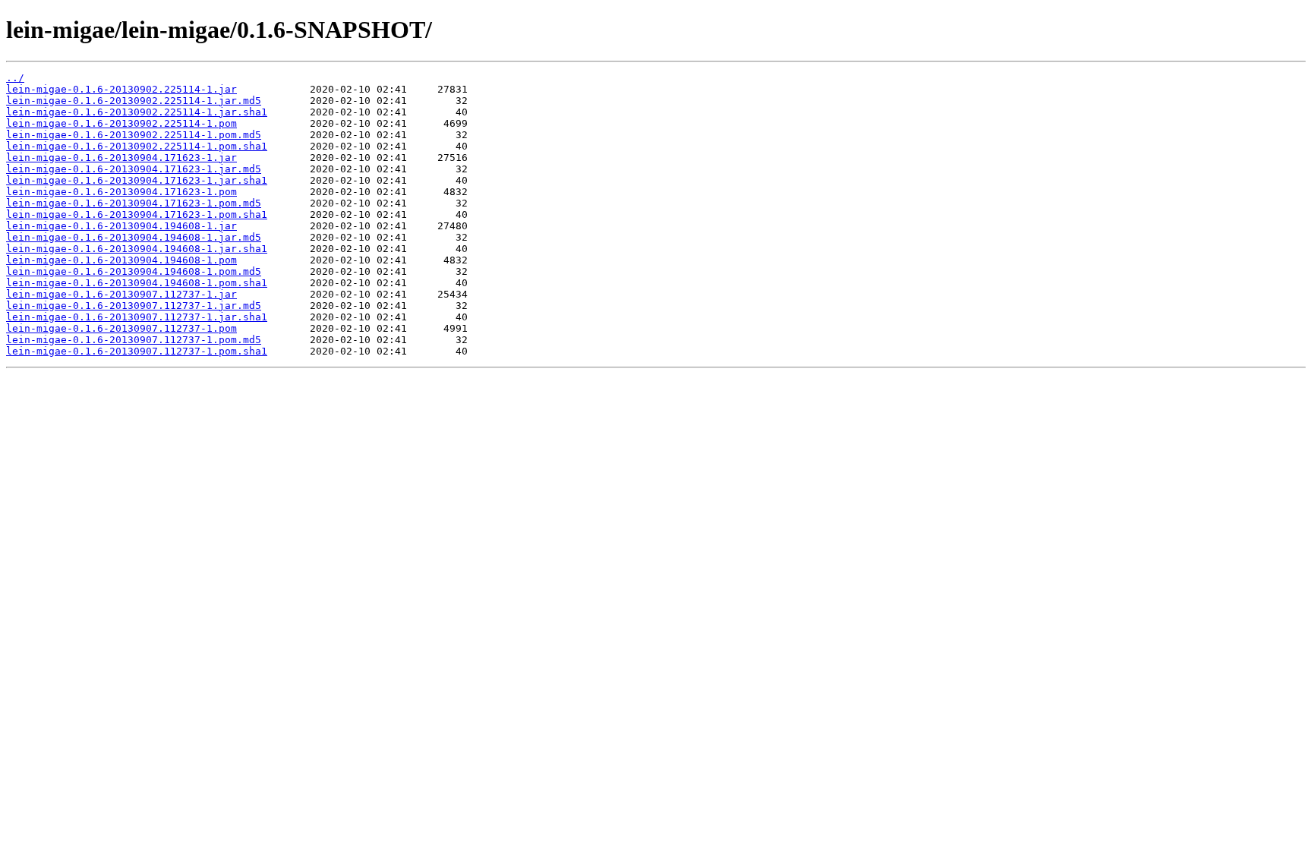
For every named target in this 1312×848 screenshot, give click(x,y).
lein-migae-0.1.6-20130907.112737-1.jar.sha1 (136, 317)
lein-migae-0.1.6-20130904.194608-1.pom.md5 (133, 271)
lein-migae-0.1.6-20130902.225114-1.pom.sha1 (136, 146)
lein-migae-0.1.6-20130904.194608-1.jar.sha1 (136, 248)
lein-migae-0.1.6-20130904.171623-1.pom (121, 191)
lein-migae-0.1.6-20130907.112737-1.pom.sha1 (136, 351)
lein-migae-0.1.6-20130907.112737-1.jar (121, 294)
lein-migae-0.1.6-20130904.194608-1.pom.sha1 (136, 282)
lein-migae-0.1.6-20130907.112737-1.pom (121, 328)
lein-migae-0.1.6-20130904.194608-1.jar (121, 226)
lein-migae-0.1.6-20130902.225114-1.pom (121, 123)
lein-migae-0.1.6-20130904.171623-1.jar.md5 (133, 169)
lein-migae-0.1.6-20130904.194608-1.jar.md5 (133, 237)
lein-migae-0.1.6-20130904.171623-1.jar (121, 157)
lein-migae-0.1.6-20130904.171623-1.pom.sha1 (136, 214)
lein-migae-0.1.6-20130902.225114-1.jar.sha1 (136, 112)
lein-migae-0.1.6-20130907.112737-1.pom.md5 (133, 339)
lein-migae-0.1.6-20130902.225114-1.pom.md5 (133, 134)
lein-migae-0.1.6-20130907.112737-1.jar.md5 (133, 305)
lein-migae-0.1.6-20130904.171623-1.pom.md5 (133, 203)
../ (15, 78)
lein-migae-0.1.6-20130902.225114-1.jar (121, 89)
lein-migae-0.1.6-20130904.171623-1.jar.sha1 (136, 180)
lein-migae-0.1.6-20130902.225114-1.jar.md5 (133, 100)
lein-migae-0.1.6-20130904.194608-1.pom (121, 260)
